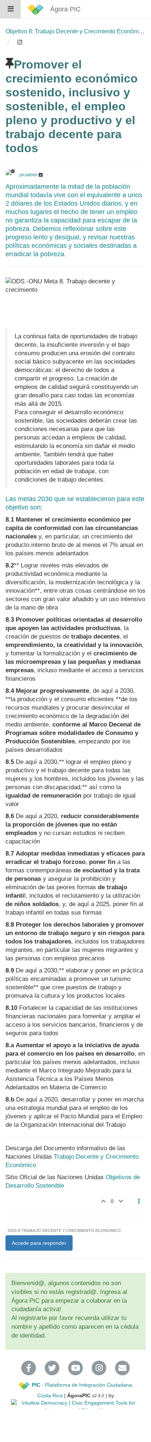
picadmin (28, 174)
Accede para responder (39, 1243)
